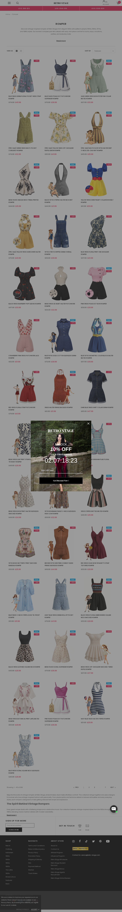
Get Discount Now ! (61, 480)
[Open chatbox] (113, 809)
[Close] (88, 423)
